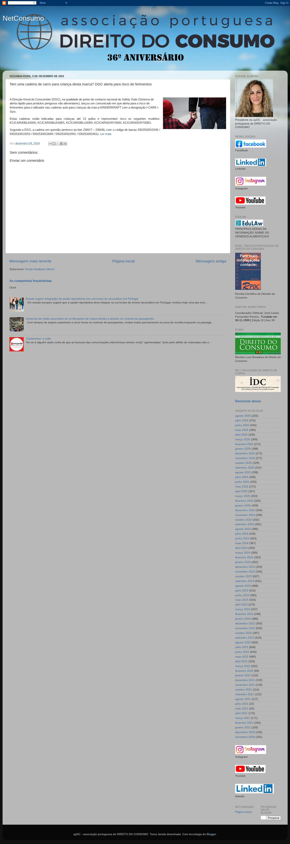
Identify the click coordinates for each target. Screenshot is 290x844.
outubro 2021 (243, 689)
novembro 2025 (245, 458)
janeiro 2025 (243, 505)
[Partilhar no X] (58, 144)
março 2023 (242, 609)
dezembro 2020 (245, 732)
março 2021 (242, 718)
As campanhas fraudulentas (30, 281)
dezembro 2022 (245, 623)
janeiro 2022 (243, 675)
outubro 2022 (243, 633)
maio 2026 (241, 430)
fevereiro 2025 (244, 500)
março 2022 (242, 666)
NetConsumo (23, 18)
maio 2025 (241, 486)
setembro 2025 (244, 467)
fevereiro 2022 (244, 670)
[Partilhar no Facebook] (62, 144)
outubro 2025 (243, 462)
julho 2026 (241, 420)
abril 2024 (241, 547)
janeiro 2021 (243, 727)
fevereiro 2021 (244, 722)
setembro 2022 (244, 637)
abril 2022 (241, 661)
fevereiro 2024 (244, 557)
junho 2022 (242, 651)
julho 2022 (241, 647)
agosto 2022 (243, 642)
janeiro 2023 (243, 618)
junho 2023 (242, 595)
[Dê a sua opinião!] (54, 144)
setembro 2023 (244, 581)
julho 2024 (241, 533)
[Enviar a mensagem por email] (50, 144)
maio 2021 (241, 708)
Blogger (211, 834)
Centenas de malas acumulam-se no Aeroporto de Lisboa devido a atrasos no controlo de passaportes (90, 318)
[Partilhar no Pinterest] (65, 144)
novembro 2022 (245, 628)
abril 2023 (241, 604)
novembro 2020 (245, 736)
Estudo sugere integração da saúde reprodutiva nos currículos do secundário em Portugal (82, 298)
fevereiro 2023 (244, 614)
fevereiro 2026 (244, 444)
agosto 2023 (243, 585)
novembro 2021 (245, 684)
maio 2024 (241, 543)
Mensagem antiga (211, 261)
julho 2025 (241, 477)
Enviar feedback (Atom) (40, 269)
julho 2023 (241, 590)
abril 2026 (241, 434)
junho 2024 (242, 538)
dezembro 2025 (245, 453)
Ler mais (105, 134)
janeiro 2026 (243, 448)
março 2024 (242, 552)
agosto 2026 (243, 415)
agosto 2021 (243, 699)
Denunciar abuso (248, 401)
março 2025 (242, 496)
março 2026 (242, 439)
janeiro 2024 (243, 562)
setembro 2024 (244, 524)
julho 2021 (241, 703)
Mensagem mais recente (30, 261)
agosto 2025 (243, 472)
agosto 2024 (243, 529)
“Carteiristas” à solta (38, 338)
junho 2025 (242, 481)
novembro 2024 (245, 515)
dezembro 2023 (245, 566)
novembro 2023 (245, 571)
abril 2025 (241, 491)
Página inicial (123, 261)
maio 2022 (241, 656)
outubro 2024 (243, 519)
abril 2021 (241, 713)
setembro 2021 (244, 694)
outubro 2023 (243, 576)
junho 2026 (242, 425)
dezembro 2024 (245, 510)
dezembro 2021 (245, 680)
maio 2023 (241, 599)
